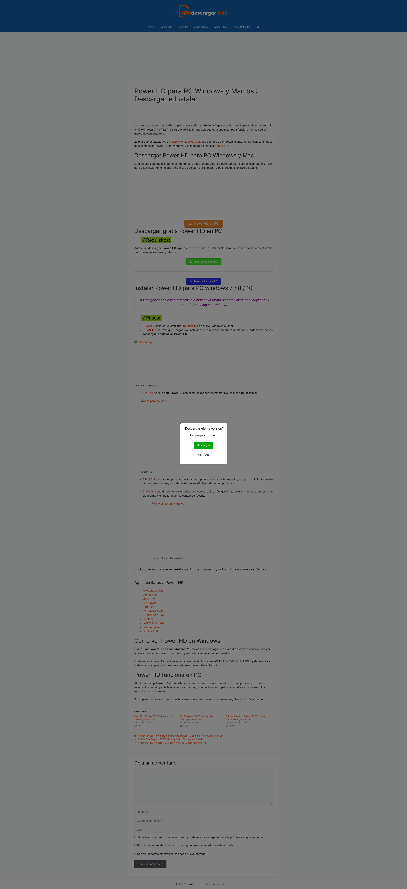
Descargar (203, 445)
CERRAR (203, 454)
